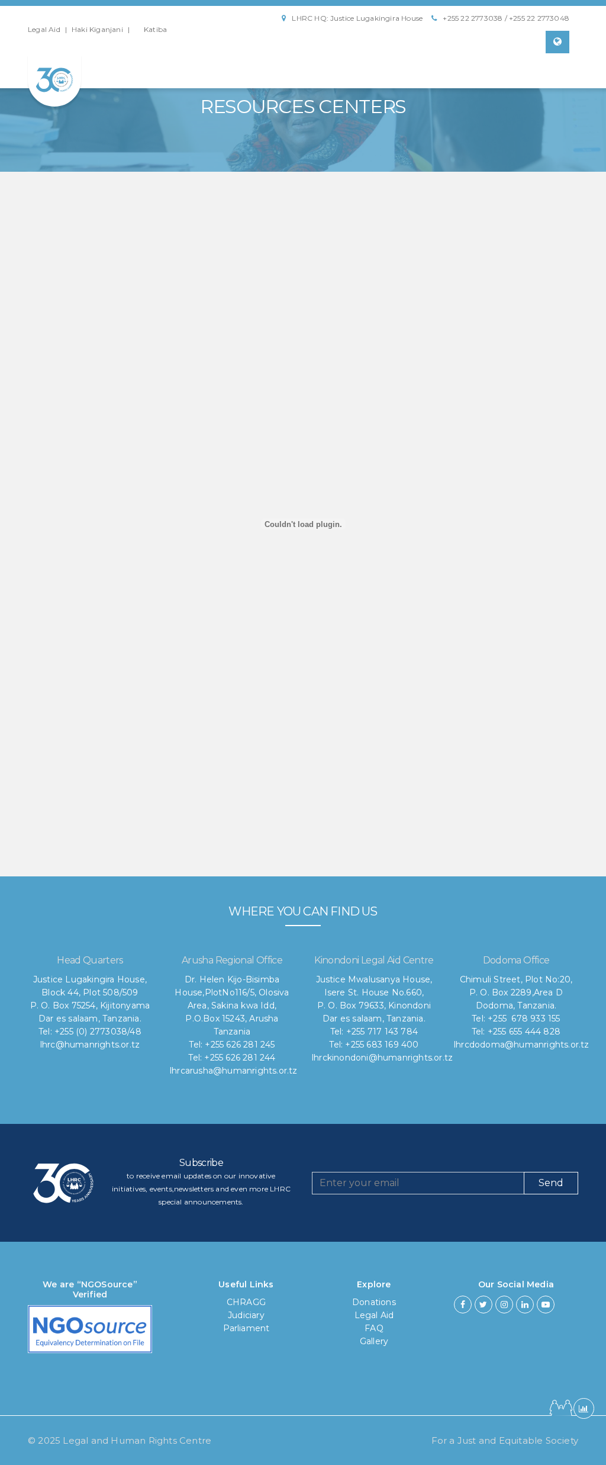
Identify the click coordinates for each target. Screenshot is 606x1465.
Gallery (374, 1341)
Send (551, 1182)
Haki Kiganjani (97, 29)
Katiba (155, 29)
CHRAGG (246, 1302)
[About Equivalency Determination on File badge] (90, 1333)
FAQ (374, 1328)
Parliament (246, 1328)
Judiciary (246, 1315)
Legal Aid (44, 29)
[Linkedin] (525, 1304)
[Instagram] (504, 1304)
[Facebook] (463, 1304)
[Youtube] (546, 1304)
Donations (374, 1302)
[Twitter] (483, 1304)
